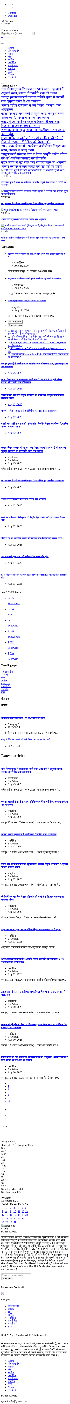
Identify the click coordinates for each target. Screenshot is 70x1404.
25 (19, 1218)
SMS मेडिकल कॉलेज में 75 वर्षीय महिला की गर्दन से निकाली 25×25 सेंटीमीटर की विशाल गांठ (32, 140)
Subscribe (7, 1278)
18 (19, 1215)
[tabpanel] (35, 344)
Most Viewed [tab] (15, 321)
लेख (10, 71)
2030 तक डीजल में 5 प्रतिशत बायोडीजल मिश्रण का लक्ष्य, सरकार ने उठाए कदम (33, 148)
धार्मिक (11, 59)
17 (15, 1215)
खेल (10, 56)
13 (26, 1211)
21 (3, 1218)
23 (11, 1218)
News (11, 74)
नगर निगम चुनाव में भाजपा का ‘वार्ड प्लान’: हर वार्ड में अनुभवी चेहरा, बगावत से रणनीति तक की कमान (32, 91)
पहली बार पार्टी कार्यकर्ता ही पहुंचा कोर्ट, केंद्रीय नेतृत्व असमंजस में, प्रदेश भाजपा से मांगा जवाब (32, 116)
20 (9, 1101)
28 (3, 1222)
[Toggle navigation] (7, 37)
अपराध (11, 53)
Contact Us (13, 77)
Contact (12, 12)
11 (19, 1211)
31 (15, 1222)
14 (3, 1215)
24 (15, 1218)
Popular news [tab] (15, 325)
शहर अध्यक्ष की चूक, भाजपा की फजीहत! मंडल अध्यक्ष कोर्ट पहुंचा (25, 556)
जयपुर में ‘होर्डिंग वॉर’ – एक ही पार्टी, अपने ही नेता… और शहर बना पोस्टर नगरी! (26, 739)
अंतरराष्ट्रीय (13, 50)
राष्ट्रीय (11, 68)
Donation (12, 15)
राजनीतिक (13, 65)
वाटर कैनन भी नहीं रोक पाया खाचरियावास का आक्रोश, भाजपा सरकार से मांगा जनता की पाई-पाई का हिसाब (34, 164)
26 (23, 1218)
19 (23, 1215)
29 (6, 1222)
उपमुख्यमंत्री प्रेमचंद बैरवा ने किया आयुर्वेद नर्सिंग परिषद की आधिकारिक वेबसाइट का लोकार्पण (34, 156)
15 (6, 1215)
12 (23, 1211)
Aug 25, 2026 (15, 373)
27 (26, 1218)
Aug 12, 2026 (15, 404)
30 (11, 1222)
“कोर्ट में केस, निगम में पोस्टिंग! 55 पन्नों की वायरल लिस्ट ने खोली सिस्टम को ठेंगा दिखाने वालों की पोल (36, 338)
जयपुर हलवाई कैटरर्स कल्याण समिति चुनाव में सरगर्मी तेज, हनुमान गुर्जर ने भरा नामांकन (32, 99)
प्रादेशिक (12, 62)
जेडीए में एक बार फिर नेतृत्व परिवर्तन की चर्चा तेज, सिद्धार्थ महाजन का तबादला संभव (30, 124)
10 (15, 1211)
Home (11, 47)
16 (11, 1215)
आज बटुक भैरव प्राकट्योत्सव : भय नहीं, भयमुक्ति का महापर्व (23, 718)
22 (6, 1218)
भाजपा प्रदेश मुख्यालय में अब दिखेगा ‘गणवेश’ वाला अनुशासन (23, 219)
